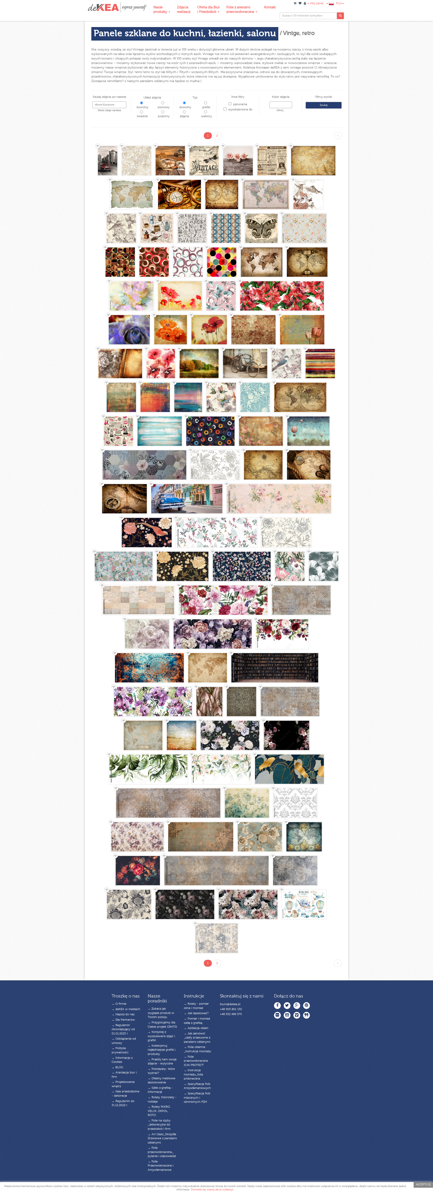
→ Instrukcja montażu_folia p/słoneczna (193, 1074)
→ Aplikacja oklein (196, 1028)
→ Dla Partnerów (123, 1019)
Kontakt (270, 7)
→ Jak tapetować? (196, 1013)
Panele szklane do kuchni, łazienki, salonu (185, 33)
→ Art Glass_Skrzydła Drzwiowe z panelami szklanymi (162, 1138)
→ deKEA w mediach (126, 1009)
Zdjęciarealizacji (184, 10)
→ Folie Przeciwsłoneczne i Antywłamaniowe (160, 1165)
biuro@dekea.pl (230, 1004)
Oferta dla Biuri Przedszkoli (208, 10)
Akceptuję (423, 1184)
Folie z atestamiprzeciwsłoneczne (240, 10)
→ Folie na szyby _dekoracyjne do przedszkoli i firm (159, 1124)
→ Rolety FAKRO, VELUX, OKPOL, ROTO (159, 1111)
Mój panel (316, 3)
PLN (339, 3)
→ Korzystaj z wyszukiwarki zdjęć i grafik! (161, 1036)
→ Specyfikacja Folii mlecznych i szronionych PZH (197, 1097)
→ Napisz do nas (123, 1014)
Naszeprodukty (160, 10)
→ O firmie (119, 1003)
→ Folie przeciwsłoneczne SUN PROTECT (196, 1061)
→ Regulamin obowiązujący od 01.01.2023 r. (123, 1029)
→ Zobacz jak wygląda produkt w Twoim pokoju (161, 1013)
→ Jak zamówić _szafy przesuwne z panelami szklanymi (197, 1037)
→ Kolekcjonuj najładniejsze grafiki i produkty (161, 1050)
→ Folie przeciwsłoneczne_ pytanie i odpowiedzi (162, 1152)
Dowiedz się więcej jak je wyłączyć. (212, 1189)
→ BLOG (117, 1067)
